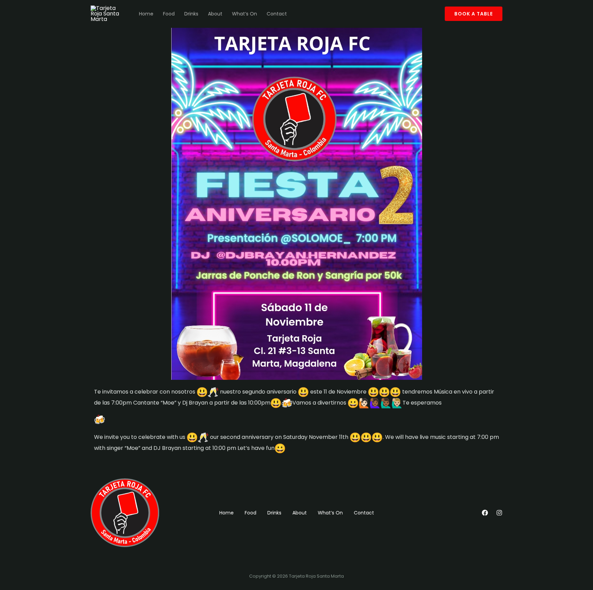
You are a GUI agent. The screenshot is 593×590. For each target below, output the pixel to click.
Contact (277, 13)
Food (169, 13)
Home (146, 13)
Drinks (191, 13)
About (215, 13)
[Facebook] (485, 513)
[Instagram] (499, 513)
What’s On (244, 13)
